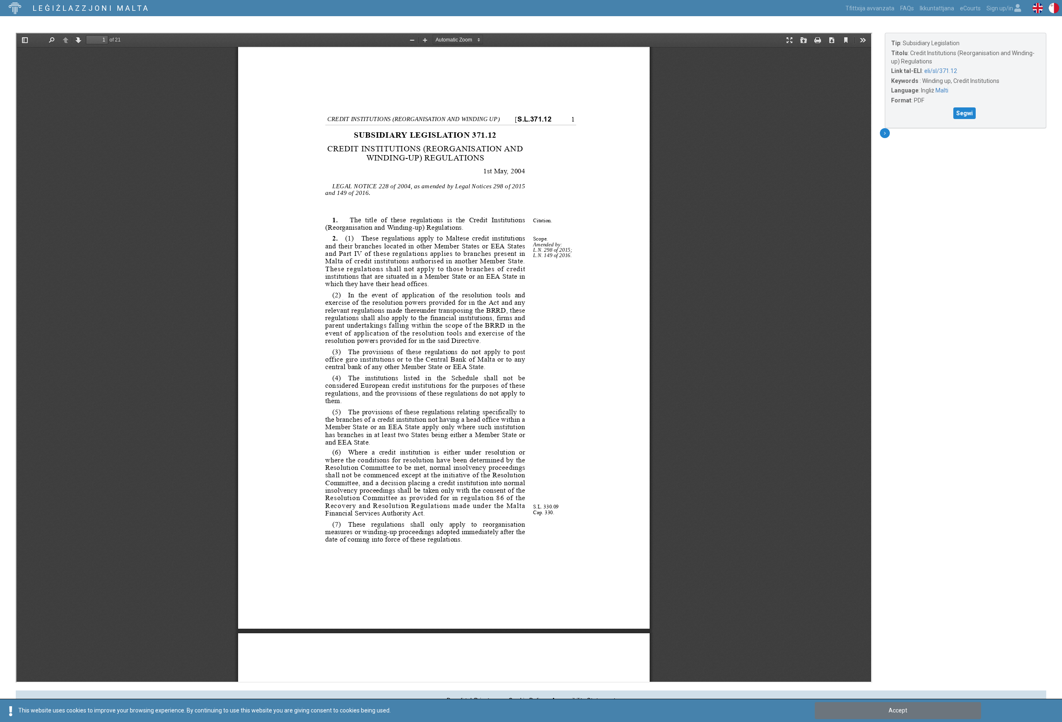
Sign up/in (1000, 8)
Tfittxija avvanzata (869, 8)
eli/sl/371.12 (940, 71)
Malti (941, 90)
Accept (898, 710)
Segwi (964, 113)
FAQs (907, 8)
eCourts (970, 8)
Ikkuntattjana (937, 8)
